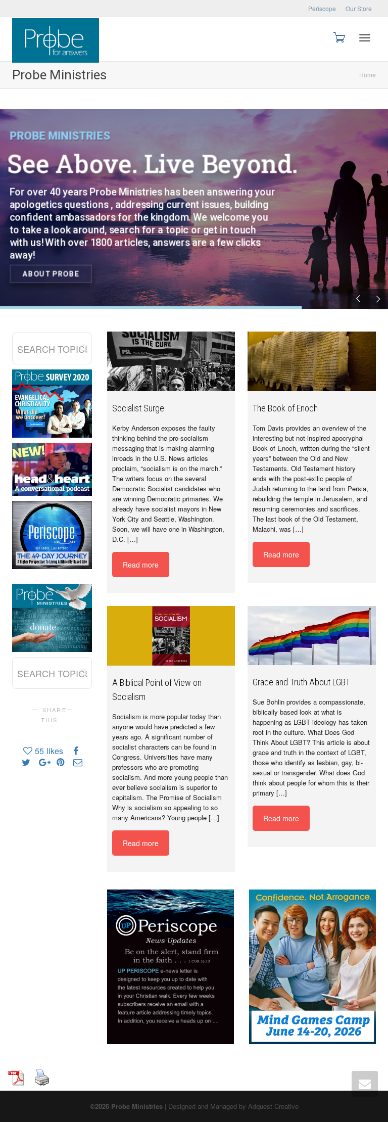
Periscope (322, 8)
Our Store (359, 8)
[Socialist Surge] (171, 361)
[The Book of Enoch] (312, 361)
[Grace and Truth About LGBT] (312, 635)
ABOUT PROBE (51, 274)
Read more (141, 564)
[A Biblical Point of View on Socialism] (171, 636)
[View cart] (338, 36)
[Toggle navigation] (365, 37)
